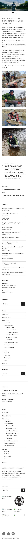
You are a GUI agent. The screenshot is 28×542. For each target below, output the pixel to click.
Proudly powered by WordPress (10, 538)
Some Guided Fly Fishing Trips (10, 213)
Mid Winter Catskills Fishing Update (11, 232)
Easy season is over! (7, 258)
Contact (4, 363)
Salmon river (9, 173)
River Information (8, 325)
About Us (4, 350)
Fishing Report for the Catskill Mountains (13, 208)
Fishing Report (10, 163)
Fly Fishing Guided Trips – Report (11, 237)
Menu (14, 13)
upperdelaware (10, 176)
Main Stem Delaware (11, 337)
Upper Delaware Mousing (11, 342)
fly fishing (15, 171)
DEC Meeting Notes (7, 227)
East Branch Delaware (12, 332)
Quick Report (5, 218)
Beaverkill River (10, 327)
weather (19, 176)
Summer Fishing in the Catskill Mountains (13, 253)
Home (4, 311)
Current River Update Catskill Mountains (12, 272)
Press (5, 360)
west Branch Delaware (12, 178)
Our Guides (7, 355)
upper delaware (19, 173)
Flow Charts (7, 322)
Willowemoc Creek (11, 330)
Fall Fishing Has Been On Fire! (10, 242)
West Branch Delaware (12, 335)
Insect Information (9, 347)
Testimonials (7, 358)
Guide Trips (5, 314)
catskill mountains (11, 168)
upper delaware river (12, 175)
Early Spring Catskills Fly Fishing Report (12, 223)
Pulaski (20, 172)
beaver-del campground (13, 166)
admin (19, 18)
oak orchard (13, 172)
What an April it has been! (9, 263)
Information (5, 320)
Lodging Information (9, 345)
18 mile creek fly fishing (13, 165)
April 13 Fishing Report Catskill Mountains (13, 268)
